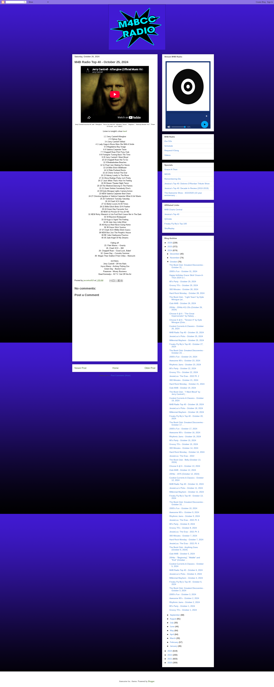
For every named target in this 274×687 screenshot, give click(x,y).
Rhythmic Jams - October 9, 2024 (184, 516)
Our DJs (168, 141)
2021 (170, 659)
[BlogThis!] (113, 280)
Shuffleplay (169, 228)
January (174, 646)
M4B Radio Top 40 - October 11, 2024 (186, 484)
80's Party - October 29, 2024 (182, 281)
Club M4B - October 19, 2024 (182, 388)
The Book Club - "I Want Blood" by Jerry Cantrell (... (184, 393)
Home (115, 368)
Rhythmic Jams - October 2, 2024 (184, 602)
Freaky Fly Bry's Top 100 (175, 224)
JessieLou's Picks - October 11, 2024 (186, 488)
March (173, 638)
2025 (170, 246)
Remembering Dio (172, 179)
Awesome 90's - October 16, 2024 (184, 432)
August (173, 619)
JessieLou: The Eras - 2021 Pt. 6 (184, 520)
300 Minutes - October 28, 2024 (183, 289)
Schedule (168, 146)
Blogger (151, 681)
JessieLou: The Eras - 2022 (181, 456)
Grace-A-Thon (170, 169)
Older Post (150, 368)
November (175, 258)
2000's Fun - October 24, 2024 (183, 357)
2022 (170, 655)
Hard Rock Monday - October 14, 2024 (187, 452)
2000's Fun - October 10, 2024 (183, 508)
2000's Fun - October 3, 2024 (182, 594)
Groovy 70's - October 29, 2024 (183, 285)
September (175, 615)
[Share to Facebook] (118, 280)
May (172, 630)
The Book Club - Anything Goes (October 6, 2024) (183, 548)
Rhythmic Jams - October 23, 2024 (185, 364)
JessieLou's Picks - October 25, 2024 (186, 336)
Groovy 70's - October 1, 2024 (183, 610)
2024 (170, 250)
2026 (170, 243)
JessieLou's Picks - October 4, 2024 (185, 574)
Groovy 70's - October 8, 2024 (183, 528)
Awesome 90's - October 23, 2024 (184, 360)
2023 (170, 651)
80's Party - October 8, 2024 (182, 524)
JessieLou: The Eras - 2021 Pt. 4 (184, 543)
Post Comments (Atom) (120, 375)
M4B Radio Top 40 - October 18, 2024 (186, 404)
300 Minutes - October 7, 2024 (183, 536)
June (172, 626)
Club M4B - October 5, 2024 (182, 554)
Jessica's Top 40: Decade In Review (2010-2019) (186, 188)
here (124, 131)
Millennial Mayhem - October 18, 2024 (186, 412)
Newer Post (80, 368)
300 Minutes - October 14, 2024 (183, 448)
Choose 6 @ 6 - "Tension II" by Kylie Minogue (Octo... (185, 321)
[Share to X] (116, 280)
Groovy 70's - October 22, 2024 (183, 372)
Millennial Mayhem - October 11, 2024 (186, 492)
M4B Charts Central (173, 209)
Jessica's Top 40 (171, 214)
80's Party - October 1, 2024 (182, 606)
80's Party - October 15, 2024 (182, 440)
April (172, 634)
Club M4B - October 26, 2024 (182, 303)
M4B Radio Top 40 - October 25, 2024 (186, 332)
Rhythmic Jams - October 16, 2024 (185, 436)
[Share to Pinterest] (121, 280)
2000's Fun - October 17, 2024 (183, 429)
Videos (167, 155)
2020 (170, 662)
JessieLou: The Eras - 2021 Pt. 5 (184, 532)
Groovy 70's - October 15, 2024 (183, 444)
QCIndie (168, 219)
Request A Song (171, 150)
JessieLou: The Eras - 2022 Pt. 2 (184, 376)
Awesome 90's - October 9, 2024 (184, 512)
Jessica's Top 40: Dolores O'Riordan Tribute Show (186, 183)
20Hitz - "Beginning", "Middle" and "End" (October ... (184, 558)
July (172, 622)
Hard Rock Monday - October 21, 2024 (187, 384)
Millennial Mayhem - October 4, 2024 (186, 578)
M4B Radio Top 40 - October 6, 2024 (186, 570)
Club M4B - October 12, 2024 (182, 470)
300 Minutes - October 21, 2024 (183, 380)
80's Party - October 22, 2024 (182, 368)
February (174, 642)
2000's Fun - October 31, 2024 (183, 271)
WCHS (167, 174)
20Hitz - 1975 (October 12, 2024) (184, 474)
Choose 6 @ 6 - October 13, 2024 (184, 466)
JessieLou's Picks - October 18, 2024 (186, 408)
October (174, 261)
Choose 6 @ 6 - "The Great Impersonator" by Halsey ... (182, 314)
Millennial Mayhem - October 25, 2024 (186, 340)
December (175, 254)
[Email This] (110, 280)
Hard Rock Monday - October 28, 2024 (187, 293)
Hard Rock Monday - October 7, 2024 (186, 539)
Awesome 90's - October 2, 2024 (184, 598)
